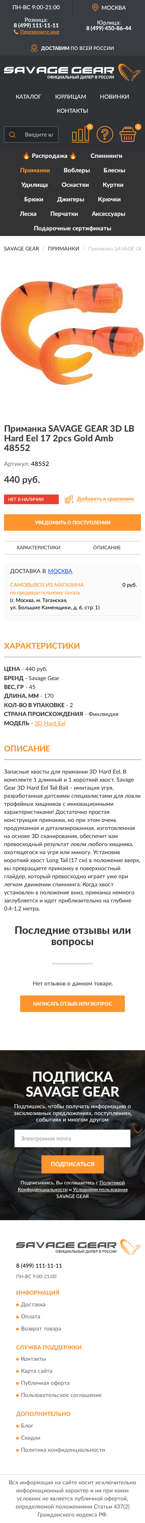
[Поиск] (12, 134)
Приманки (35, 171)
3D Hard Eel (50, 723)
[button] (36, 31)
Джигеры (70, 200)
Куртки (113, 185)
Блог (27, 1426)
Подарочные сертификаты (72, 229)
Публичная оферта (45, 1383)
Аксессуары (108, 214)
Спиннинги (106, 156)
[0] (128, 134)
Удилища (34, 185)
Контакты (72, 111)
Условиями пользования (100, 1189)
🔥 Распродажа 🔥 (50, 156)
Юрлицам (70, 97)
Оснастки (75, 185)
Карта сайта (36, 1371)
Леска (28, 214)
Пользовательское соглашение (61, 1396)
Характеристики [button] (38, 547)
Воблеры (77, 171)
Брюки (34, 200)
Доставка (33, 1305)
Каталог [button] (28, 97)
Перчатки (64, 214)
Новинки (114, 97)
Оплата (30, 1317)
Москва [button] (60, 571)
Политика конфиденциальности (63, 1450)
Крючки (109, 200)
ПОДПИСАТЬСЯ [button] (73, 1164)
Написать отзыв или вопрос (72, 1004)
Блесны (114, 171)
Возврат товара (41, 1329)
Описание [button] (107, 547)
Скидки (30, 1438)
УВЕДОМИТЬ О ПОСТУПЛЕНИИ (72, 522)
